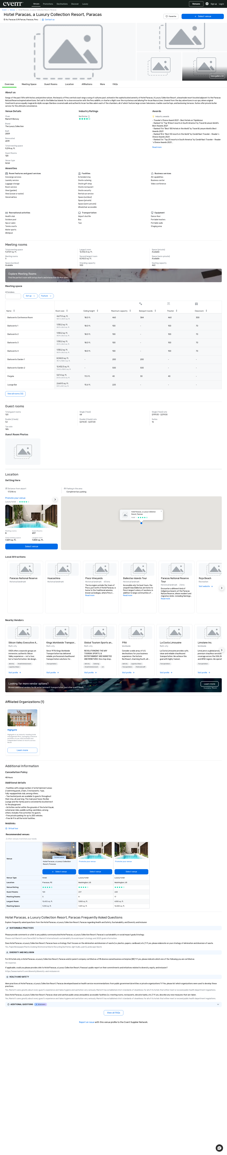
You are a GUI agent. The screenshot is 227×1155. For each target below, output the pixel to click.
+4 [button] (102, 667)
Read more (157, 147)
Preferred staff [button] (140, 667)
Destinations (62, 4)
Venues (36, 4)
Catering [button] (96, 664)
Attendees (9, 292)
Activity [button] (11, 664)
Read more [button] (89, 595)
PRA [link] (124, 642)
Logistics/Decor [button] (14, 667)
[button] (68, 52)
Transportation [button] (51, 664)
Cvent (4, 10)
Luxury (85, 4)
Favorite (172, 16)
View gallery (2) (217, 76)
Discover (75, 4)
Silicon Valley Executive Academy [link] (23, 642)
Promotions (48, 4)
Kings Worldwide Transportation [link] (61, 642)
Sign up (214, 4)
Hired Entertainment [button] (24, 664)
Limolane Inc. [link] (205, 642)
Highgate (12, 730)
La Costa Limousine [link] (170, 642)
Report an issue (86, 1022)
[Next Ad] (55, 499)
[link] (23, 632)
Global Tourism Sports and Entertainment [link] (98, 642)
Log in (221, 4)
